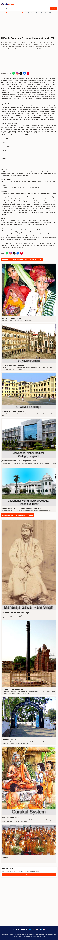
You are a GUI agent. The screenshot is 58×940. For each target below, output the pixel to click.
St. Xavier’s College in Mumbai (13, 365)
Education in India (20, 13)
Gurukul (5, 858)
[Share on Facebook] (24, 73)
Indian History (10, 13)
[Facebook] (30, 929)
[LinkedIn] (40, 929)
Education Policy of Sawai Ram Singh (15, 613)
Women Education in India (11, 318)
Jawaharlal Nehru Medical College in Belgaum (19, 461)
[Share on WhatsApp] (13, 73)
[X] (33, 929)
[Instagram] (44, 929)
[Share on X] (20, 73)
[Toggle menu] (56, 3)
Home (3, 13)
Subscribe (29, 874)
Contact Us (16, 929)
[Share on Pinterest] (28, 73)
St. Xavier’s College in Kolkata (13, 411)
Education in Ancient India (11, 817)
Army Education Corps (10, 739)
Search (53, 8)
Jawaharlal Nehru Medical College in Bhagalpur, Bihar (22, 508)
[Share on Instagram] (17, 73)
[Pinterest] (37, 929)
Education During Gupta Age (12, 689)
